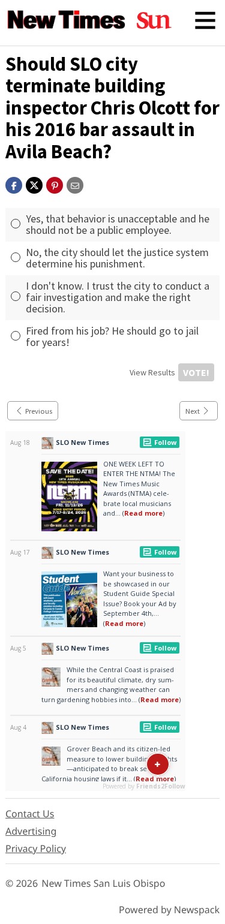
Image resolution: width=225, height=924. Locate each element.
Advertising (30, 831)
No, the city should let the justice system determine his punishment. (117, 257)
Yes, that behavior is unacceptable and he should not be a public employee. (117, 224)
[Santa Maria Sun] (154, 20)
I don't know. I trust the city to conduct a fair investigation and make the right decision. (117, 297)
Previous (38, 411)
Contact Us (29, 813)
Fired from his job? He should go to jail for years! (112, 336)
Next (192, 411)
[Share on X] (34, 184)
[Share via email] (75, 184)
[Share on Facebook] (13, 184)
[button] (54, 184)
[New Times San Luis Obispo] (66, 20)
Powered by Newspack (169, 909)
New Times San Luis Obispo (103, 883)
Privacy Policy (35, 848)
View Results (152, 372)
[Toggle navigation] (205, 20)
